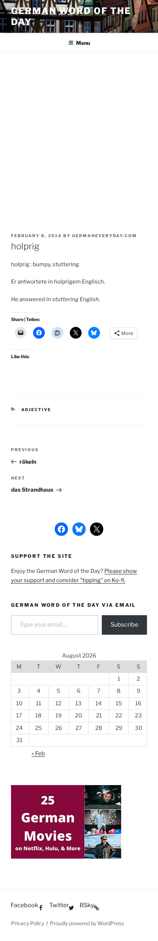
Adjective (36, 409)
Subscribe (124, 624)
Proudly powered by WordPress (87, 923)
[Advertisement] (79, 136)
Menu (83, 43)
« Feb (38, 753)
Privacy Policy (27, 923)
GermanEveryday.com (104, 235)
